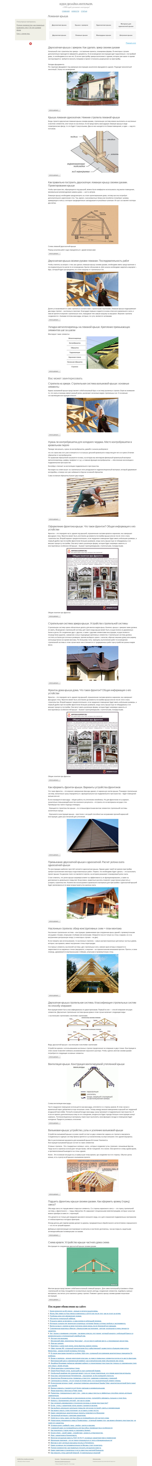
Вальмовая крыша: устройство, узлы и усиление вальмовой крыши (85, 1130)
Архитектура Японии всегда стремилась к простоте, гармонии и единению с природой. (84, 1378)
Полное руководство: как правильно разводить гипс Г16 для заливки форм (30, 27)
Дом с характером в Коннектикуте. (64, 1435)
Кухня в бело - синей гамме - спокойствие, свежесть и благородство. (77, 1433)
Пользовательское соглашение (68, 1459)
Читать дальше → (54, 110)
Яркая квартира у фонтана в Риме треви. (67, 1390)
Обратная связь (97, 1459)
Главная (66, 10)
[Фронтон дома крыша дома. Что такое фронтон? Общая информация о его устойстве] (92, 743)
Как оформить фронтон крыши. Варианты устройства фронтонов (84, 787)
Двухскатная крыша (59, 25)
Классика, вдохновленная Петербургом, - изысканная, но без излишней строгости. (82, 1375)
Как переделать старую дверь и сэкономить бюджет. (71, 1430)
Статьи (84, 10)
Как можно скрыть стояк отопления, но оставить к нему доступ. (75, 1410)
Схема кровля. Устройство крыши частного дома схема (78, 1242)
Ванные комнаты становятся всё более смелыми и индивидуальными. (78, 1388)
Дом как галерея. (57, 1343)
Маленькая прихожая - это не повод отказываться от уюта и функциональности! (81, 1440)
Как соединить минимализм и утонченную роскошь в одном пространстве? (79, 1403)
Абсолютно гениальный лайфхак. (62, 1318)
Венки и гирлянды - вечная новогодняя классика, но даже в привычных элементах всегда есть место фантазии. (93, 1358)
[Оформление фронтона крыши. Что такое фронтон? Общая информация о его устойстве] (92, 579)
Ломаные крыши (81, 35)
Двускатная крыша (59, 35)
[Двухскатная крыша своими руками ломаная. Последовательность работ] (92, 289)
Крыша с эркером (81, 25)
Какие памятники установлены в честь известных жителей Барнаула (77, 1450)
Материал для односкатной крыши (125, 25)
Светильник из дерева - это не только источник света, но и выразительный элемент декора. (86, 1380)
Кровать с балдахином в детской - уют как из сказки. (70, 1400)
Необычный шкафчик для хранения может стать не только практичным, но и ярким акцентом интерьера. (91, 1373)
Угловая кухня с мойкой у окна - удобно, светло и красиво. (73, 1425)
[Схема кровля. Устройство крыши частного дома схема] (92, 1267)
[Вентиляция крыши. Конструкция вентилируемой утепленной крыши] (92, 1084)
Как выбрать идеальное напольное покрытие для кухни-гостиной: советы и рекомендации (85, 1408)
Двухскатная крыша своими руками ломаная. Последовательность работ (88, 260)
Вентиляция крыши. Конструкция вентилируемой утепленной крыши (86, 1064)
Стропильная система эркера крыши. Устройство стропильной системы (88, 623)
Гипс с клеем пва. (23, 34)
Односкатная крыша (103, 25)
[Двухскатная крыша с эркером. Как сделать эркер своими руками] (92, 89)
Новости (75, 10)
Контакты (57, 1459)
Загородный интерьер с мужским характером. (68, 1415)
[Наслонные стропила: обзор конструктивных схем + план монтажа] (92, 973)
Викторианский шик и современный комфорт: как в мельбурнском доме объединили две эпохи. (87, 1361)
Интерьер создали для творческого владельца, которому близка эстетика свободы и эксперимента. (88, 1323)
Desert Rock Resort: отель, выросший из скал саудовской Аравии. (76, 1370)
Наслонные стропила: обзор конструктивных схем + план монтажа (84, 928)
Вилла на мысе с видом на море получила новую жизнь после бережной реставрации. (83, 1326)
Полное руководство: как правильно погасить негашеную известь (76, 1448)
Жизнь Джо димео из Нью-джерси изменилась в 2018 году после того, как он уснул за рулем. (85, 1313)
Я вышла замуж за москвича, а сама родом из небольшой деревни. (76, 1321)
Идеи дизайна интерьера (76, 4)
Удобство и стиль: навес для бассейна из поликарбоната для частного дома (80, 1418)
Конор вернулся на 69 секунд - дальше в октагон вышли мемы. (74, 1311)
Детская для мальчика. (59, 1338)
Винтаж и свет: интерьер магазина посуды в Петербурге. (72, 1443)
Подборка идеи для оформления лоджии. (66, 1316)
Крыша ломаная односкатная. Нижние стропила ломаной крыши (84, 117)
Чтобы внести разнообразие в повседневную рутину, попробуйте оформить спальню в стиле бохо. (89, 1398)
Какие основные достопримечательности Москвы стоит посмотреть (76, 1445)
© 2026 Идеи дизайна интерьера (25, 1459)
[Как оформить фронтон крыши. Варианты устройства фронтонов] (92, 835)
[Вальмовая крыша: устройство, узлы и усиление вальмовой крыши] (92, 1175)
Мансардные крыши (103, 35)
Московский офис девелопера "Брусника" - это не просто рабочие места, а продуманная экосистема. (90, 1341)
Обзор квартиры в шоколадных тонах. (65, 1368)
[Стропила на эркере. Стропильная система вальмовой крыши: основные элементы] (92, 415)
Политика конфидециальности (62, 1461)
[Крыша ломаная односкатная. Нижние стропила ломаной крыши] (92, 152)
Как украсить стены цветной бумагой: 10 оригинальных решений (75, 1452)
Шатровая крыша (126, 35)
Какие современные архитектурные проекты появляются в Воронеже (77, 1413)
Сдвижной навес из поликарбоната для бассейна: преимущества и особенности (82, 1428)
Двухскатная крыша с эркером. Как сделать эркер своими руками (84, 47)
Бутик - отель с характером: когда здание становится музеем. (74, 1405)
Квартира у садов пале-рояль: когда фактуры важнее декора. (74, 1346)
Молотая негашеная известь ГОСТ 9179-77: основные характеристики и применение (83, 1438)
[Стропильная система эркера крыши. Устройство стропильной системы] (92, 663)
